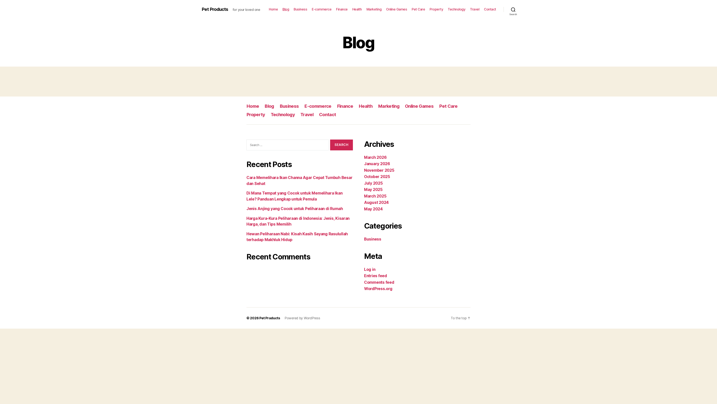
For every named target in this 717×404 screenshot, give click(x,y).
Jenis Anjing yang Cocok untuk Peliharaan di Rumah (294, 208)
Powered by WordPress (302, 318)
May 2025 (373, 189)
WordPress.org (378, 288)
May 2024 (373, 209)
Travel (474, 9)
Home (273, 9)
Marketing (374, 9)
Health (357, 9)
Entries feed (375, 275)
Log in (369, 269)
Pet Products (215, 9)
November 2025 (379, 170)
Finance (342, 9)
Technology (456, 9)
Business (300, 9)
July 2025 (373, 183)
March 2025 (375, 196)
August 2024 (376, 202)
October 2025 (377, 176)
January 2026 (377, 163)
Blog (286, 9)
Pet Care (418, 9)
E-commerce (321, 9)
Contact (490, 9)
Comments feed (379, 282)
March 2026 (375, 157)
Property (436, 9)
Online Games (396, 9)
